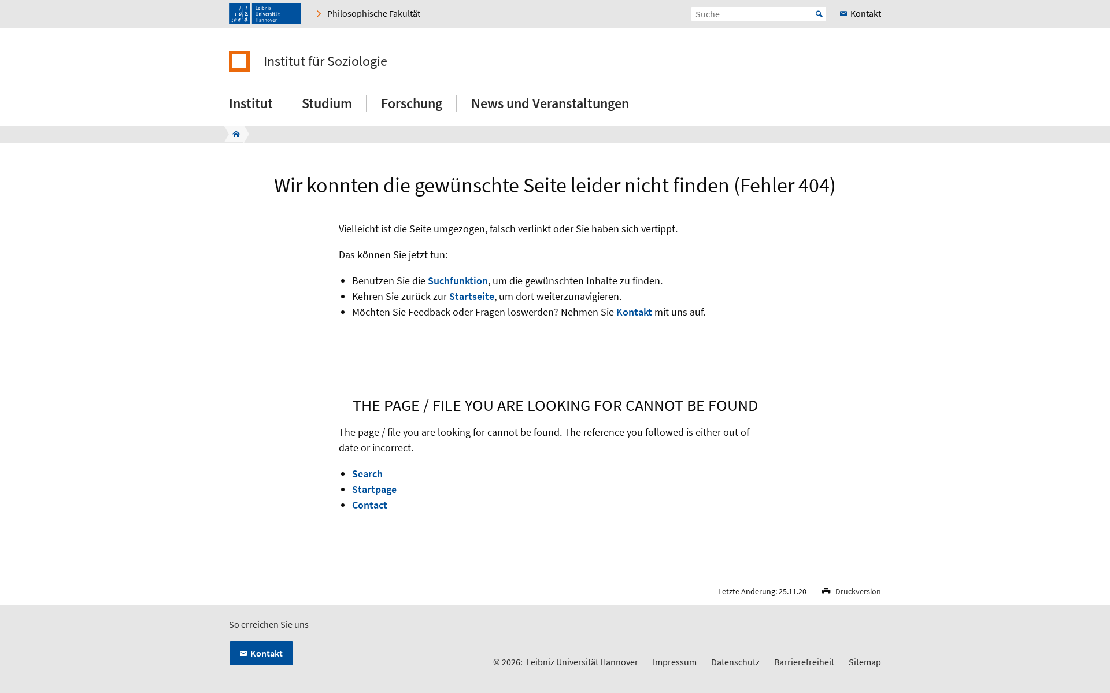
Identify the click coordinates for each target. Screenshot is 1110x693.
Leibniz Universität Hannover (582, 662)
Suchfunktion (458, 280)
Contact (369, 505)
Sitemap (865, 662)
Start (819, 14)
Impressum (675, 662)
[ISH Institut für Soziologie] (232, 134)
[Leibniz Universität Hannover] (265, 13)
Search (367, 473)
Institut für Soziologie (325, 61)
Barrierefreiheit (804, 662)
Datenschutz (735, 662)
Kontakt (634, 311)
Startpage (374, 489)
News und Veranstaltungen (550, 103)
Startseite (471, 296)
